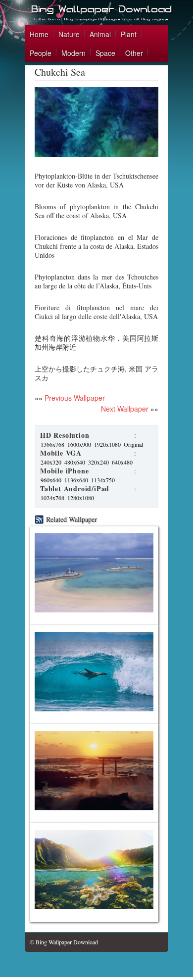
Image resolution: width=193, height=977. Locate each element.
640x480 (122, 462)
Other (134, 53)
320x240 (98, 462)
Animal (100, 34)
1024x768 (52, 498)
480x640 (74, 462)
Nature (69, 34)
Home (39, 34)
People (40, 53)
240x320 (51, 462)
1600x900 (79, 444)
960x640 (51, 480)
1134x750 (103, 480)
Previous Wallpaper (74, 398)
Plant (129, 34)
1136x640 (76, 480)
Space (105, 53)
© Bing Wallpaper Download (64, 942)
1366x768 (52, 444)
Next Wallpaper (124, 409)
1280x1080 (80, 498)
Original (133, 444)
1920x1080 (107, 444)
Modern (73, 53)
